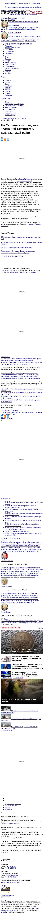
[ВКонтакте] (2, 140)
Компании (8, 95)
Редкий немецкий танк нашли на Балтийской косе (22, 3)
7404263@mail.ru (12, 875)
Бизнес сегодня (10, 62)
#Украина (22, 412)
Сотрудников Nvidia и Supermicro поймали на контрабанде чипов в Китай (23, 528)
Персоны (8, 93)
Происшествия (10, 66)
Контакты (8, 809)
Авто (6, 55)
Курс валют (9, 111)
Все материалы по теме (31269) (12, 256)
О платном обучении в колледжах (12, 568)
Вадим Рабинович (25, 179)
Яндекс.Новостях (9, 270)
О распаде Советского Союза (11, 593)
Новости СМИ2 (6, 730)
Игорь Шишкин (30, 29)
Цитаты (7, 91)
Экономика (9, 50)
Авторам (8, 807)
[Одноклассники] (5, 140)
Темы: (7, 102)
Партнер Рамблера (7, 895)
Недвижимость (10, 64)
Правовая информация (13, 804)
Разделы (4, 77)
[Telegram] (8, 140)
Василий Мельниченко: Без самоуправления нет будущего (21, 622)
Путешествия (9, 53)
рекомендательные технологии (11, 882)
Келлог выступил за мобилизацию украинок (16, 247)
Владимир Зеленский (24, 181)
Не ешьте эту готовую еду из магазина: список (19, 700)
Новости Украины (19, 118)
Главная (7, 44)
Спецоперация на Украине (14, 104)
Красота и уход (10, 113)
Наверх (3, 886)
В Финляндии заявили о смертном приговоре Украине (24, 7)
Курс (2, 20)
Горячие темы (5, 98)
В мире (7, 61)
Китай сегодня (10, 115)
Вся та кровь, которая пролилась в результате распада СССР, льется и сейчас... (21, 28)
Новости (8, 80)
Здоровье (8, 59)
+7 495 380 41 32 (10, 877)
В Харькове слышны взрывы (17, 531)
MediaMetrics (31, 272)
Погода (7, 72)
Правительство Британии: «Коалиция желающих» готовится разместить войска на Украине (18, 252)
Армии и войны (10, 51)
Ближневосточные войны (14, 105)
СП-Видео (8, 86)
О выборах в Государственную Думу (14, 542)
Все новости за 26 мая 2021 (10, 538)
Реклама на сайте (11, 806)
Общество (8, 48)
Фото (7, 84)
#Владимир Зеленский (34, 412)
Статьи (7, 82)
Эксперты (8, 89)
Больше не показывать (16, 912)
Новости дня (5, 498)
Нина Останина (6, 586)
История (8, 73)
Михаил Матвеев (7, 561)
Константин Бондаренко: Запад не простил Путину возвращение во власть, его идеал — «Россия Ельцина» (20, 377)
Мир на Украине (10, 107)
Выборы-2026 (10, 109)
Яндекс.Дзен (14, 272)
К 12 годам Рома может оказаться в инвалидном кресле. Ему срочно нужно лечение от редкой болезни (22, 363)
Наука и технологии (12, 68)
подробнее (4, 912)
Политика (8, 46)
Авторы (7, 88)
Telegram (22, 272)
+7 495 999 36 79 (10, 868)
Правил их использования (10, 824)
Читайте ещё (5, 357)
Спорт (7, 57)
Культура (8, 70)
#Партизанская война (8, 414)
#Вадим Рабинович (11, 412)
